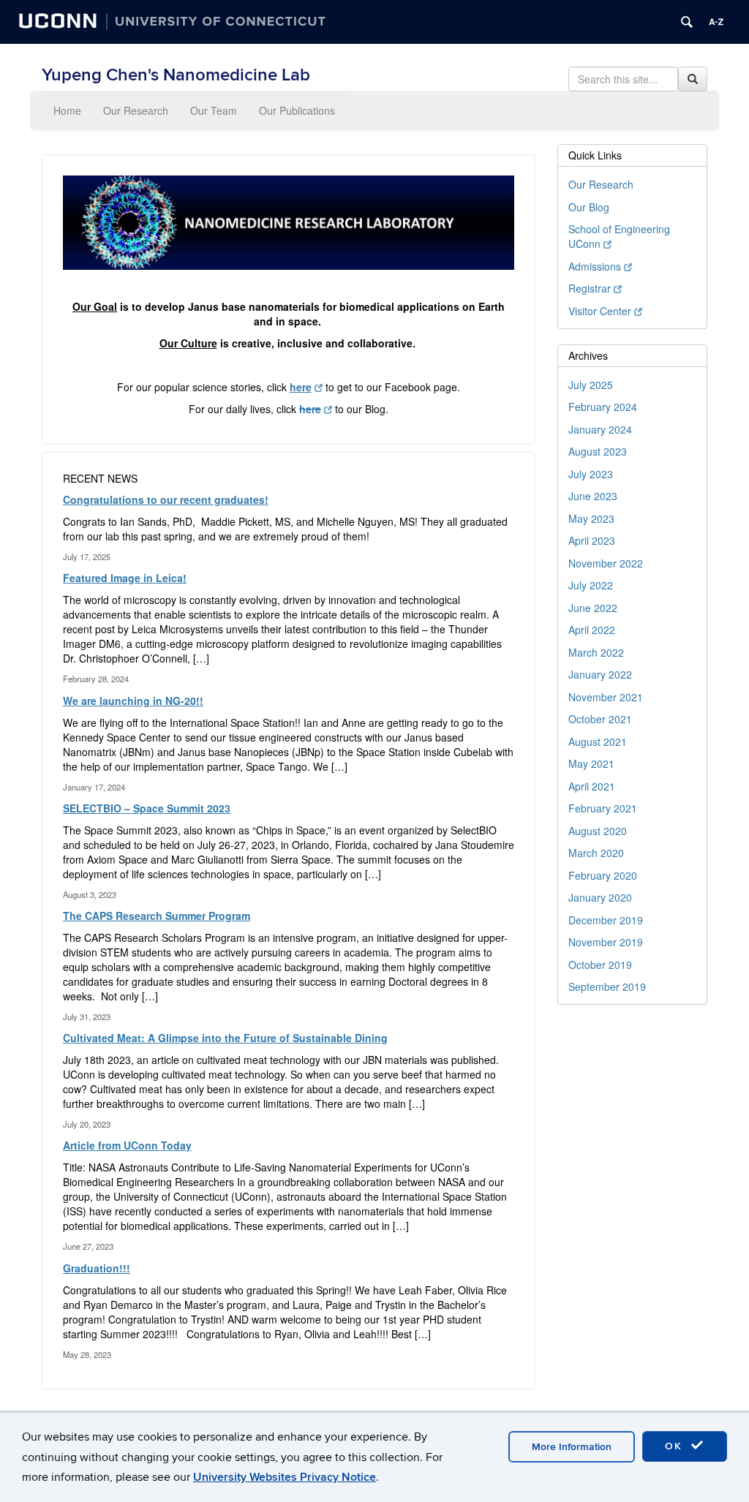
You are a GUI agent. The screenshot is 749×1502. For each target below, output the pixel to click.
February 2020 (602, 875)
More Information (571, 1447)
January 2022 (600, 674)
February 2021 (602, 808)
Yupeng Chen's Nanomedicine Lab (176, 75)
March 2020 (596, 852)
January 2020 (600, 897)
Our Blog (588, 207)
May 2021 (591, 763)
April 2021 (591, 786)
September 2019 (607, 986)
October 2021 (600, 719)
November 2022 (605, 563)
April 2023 (591, 540)
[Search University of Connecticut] (687, 22)
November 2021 (605, 697)
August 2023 (597, 451)
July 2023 (590, 474)
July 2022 (590, 585)
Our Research (135, 110)
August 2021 (597, 741)
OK (676, 1446)
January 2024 (600, 429)
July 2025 (590, 384)
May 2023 (591, 518)
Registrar (589, 288)
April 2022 (591, 629)
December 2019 (605, 920)
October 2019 (600, 964)
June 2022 (592, 607)
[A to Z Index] (716, 22)
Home (67, 110)
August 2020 (597, 830)
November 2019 (605, 942)
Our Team (213, 110)
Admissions (594, 266)
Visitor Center (599, 310)
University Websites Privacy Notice (284, 1477)
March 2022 (596, 652)
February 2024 (602, 406)
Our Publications (297, 110)
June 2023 (592, 495)
